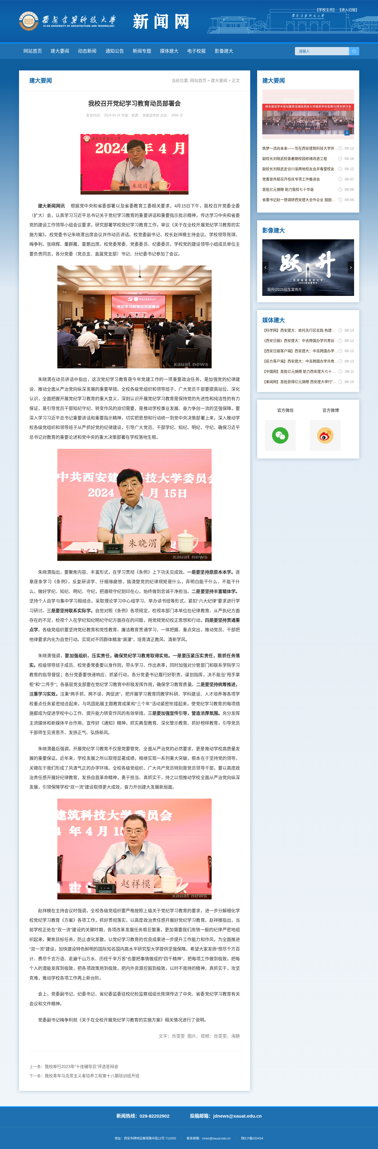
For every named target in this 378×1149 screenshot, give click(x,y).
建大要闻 (60, 51)
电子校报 (196, 51)
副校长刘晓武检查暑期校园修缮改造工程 (294, 159)
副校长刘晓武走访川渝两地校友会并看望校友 (298, 169)
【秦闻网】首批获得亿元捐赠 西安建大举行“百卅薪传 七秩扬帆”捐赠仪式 (300, 382)
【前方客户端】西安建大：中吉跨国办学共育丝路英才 (300, 361)
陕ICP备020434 (252, 1138)
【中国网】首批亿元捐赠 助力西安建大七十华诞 (300, 371)
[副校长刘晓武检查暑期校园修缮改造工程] (308, 114)
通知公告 (114, 51)
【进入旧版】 (348, 10)
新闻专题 (142, 51)
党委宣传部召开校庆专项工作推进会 (291, 179)
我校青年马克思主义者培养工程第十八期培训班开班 (92, 1076)
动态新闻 (87, 51)
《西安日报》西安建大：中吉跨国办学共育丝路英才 (300, 341)
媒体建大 (169, 51)
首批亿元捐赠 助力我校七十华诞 (288, 189)
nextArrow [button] (351, 267)
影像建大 (224, 51)
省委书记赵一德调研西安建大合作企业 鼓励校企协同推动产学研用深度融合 (300, 200)
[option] (308, 114)
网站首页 (32, 51)
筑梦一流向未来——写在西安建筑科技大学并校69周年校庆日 (300, 148)
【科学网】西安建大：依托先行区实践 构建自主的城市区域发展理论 (300, 330)
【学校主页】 (326, 10)
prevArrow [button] (265, 267)
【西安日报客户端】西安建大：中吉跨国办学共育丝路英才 (300, 351)
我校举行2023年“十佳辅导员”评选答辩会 (81, 1066)
